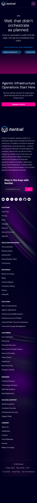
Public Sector (7, 357)
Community (6, 263)
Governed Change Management (14, 326)
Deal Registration (8, 393)
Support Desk (7, 416)
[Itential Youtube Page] (3, 199)
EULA (27, 468)
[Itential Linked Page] (7, 199)
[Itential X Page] (11, 199)
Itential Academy (8, 404)
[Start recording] (28, 499)
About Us (5, 427)
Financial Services (8, 345)
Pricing (4, 216)
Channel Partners (8, 381)
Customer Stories (8, 286)
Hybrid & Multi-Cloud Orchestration (15, 322)
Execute (5, 228)
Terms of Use (20, 468)
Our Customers (7, 337)
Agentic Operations (9, 310)
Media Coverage (8, 447)
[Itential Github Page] (24, 199)
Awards (4, 443)
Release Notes (7, 251)
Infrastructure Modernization (12, 314)
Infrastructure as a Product (12, 318)
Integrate (5, 224)
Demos (4, 290)
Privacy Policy (10, 468)
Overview (5, 212)
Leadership (6, 431)
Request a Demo (18, 104)
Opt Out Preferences (28, 471)
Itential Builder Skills (9, 259)
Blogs (4, 278)
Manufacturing (7, 366)
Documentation (7, 247)
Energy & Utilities (8, 370)
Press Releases (7, 439)
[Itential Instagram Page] (20, 199)
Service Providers (8, 353)
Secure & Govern (8, 232)
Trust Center (6, 471)
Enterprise (5, 341)
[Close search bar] (33, 499)
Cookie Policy (16, 471)
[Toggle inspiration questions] (2, 499)
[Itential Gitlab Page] (29, 199)
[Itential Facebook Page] (16, 199)
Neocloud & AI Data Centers (12, 349)
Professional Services (10, 412)
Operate (5, 236)
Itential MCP (6, 255)
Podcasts (5, 294)
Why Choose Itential (9, 306)
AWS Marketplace (8, 389)
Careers (5, 435)
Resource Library (8, 274)
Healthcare (6, 361)
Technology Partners (9, 385)
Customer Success (9, 408)
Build (3, 220)
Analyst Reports (7, 282)
